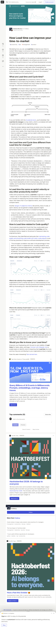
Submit (15, 425)
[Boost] (3, 61)
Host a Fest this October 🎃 (18, 593)
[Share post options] (2, 66)
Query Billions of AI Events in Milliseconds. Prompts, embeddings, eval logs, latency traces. (29, 388)
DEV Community (7, 609)
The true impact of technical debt (18, 529)
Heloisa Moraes (17, 28)
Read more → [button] (14, 498)
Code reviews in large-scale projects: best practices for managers (25, 523)
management (26, 44)
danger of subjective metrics (23, 206)
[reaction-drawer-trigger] (3, 44)
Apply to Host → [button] (12, 600)
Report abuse (36, 429)
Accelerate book (31, 120)
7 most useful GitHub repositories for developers (20, 535)
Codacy (26, 28)
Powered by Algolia (30, 2)
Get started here (32, 354)
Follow (30, 512)
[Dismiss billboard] (54, 613)
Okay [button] (4, 625)
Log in (40, 2)
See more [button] (13, 405)
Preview (23, 425)
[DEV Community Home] (2, 2)
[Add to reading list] (3, 56)
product (33, 44)
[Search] (6, 2)
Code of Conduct (26, 429)
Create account (49, 2)
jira (20, 44)
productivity (13, 44)
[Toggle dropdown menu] (51, 359)
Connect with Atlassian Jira (38, 347)
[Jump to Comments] (3, 50)
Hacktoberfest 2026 (16, 491)
